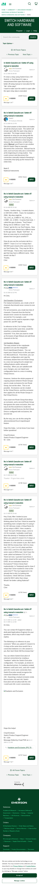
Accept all (19, 875)
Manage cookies (19, 881)
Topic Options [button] (7, 43)
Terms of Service (21, 828)
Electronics (16, 813)
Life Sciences (15, 815)
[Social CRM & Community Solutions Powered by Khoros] (19, 784)
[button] (6, 99)
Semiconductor (25, 815)
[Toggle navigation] (10, 4)
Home (3, 10)
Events (30, 841)
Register (19, 31)
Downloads (6, 849)
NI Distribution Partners (10, 826)
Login (28, 31)
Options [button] (31, 69)
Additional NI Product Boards (12, 12)
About (22, 839)
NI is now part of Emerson (10, 839)
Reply (31, 98)
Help (35, 31)
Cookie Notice (30, 866)
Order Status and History (26, 826)
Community (11, 10)
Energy (23, 813)
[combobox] (14, 37)
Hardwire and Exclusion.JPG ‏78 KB (21, 747)
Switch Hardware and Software (13, 15)
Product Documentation (19, 849)
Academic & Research (9, 810)
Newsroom (7, 841)
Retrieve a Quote (9, 828)
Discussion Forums (24, 10)
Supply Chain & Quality (19, 841)
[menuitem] (29, 4)
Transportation (8, 818)
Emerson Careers (31, 839)
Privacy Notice (18, 866)
